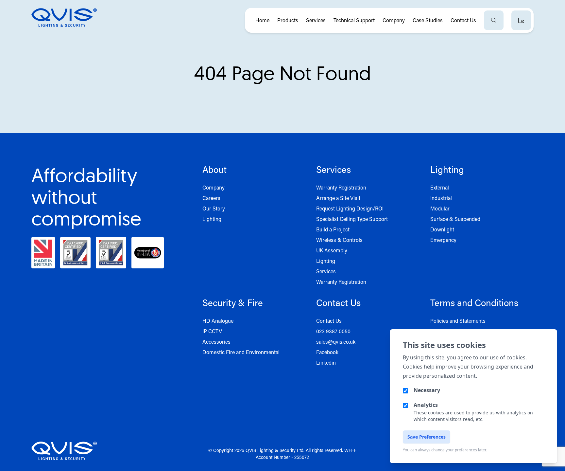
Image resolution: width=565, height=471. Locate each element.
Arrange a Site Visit (338, 197)
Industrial (441, 197)
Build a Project (333, 229)
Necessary (427, 390)
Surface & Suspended (455, 218)
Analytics (426, 404)
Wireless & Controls (339, 239)
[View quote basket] (521, 20)
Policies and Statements (458, 320)
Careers (211, 197)
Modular (440, 208)
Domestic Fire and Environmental (241, 352)
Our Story (213, 208)
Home (262, 20)
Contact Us (463, 20)
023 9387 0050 (333, 331)
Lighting (211, 218)
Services (316, 20)
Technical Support (354, 20)
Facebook (327, 352)
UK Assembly (331, 250)
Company (394, 20)
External (439, 187)
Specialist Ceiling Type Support (352, 218)
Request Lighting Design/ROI (350, 208)
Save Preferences (426, 437)
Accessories (216, 341)
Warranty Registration (341, 187)
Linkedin (326, 362)
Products (287, 20)
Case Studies (428, 20)
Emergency (443, 239)
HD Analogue (217, 320)
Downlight (442, 229)
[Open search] (494, 20)
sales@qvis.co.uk (335, 341)
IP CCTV (212, 331)
